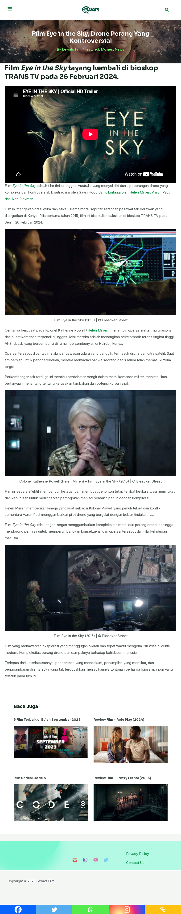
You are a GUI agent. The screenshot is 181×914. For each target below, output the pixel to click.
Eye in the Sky (24, 185)
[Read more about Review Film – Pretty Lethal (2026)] (131, 802)
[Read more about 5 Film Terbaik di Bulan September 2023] (51, 741)
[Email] (75, 860)
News (119, 49)
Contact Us (135, 862)
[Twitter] (106, 860)
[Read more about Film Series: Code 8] (51, 802)
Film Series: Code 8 (30, 778)
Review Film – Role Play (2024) (119, 720)
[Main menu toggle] (10, 9)
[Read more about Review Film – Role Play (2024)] (131, 744)
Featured (92, 49)
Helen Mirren (97, 330)
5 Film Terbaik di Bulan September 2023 (47, 720)
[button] (167, 10)
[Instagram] (85, 860)
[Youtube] (95, 860)
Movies (107, 49)
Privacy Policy (137, 853)
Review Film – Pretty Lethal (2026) (122, 778)
